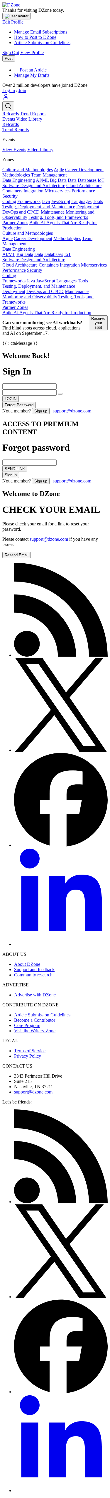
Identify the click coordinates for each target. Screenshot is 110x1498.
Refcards (10, 113)
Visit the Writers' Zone (34, 1030)
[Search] (8, 106)
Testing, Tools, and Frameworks (58, 217)
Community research (33, 974)
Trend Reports (33, 113)
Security (10, 196)
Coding (9, 201)
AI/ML (42, 180)
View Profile (32, 52)
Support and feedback (34, 969)
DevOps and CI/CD (21, 211)
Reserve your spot (98, 322)
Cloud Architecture (83, 185)
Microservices (57, 190)
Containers (12, 190)
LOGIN (10, 399)
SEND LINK (15, 469)
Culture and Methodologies (27, 169)
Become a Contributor (34, 1020)
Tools (98, 201)
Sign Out (10, 52)
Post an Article (33, 69)
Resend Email (16, 555)
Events (8, 118)
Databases (87, 180)
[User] (5, 98)
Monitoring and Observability (29, 296)
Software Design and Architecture (33, 185)
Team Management (49, 174)
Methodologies (16, 174)
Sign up (40, 411)
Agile (59, 169)
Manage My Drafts (31, 75)
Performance (83, 190)
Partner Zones (15, 222)
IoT (101, 180)
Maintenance (53, 211)
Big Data (58, 180)
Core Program (27, 1025)
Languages (81, 201)
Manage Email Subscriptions (40, 31)
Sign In (11, 475)
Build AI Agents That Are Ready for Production (46, 312)
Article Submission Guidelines (42, 42)
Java (46, 201)
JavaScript (60, 201)
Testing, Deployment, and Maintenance (38, 206)
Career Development (84, 169)
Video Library (29, 118)
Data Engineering (18, 180)
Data (72, 180)
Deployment (87, 206)
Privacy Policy (27, 1055)
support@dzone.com (72, 410)
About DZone (27, 964)
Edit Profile (12, 21)
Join (22, 90)
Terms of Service (29, 1050)
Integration (33, 190)
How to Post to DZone (35, 37)
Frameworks (28, 201)
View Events (14, 149)
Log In (8, 90)
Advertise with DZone (35, 994)
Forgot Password (19, 405)
